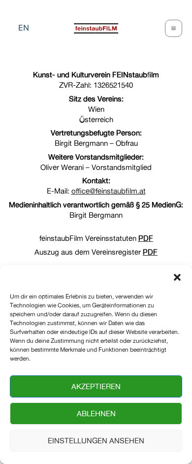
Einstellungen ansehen (96, 440)
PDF (145, 238)
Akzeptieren (96, 386)
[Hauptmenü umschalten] (174, 28)
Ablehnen (96, 413)
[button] (177, 277)
